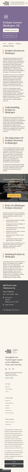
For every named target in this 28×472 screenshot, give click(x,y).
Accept (14, 461)
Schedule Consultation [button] (10, 30)
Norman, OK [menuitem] (8, 424)
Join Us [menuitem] (7, 391)
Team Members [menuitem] (8, 389)
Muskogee (18, 43)
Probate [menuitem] (7, 405)
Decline (14, 465)
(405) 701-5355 (9, 304)
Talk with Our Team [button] (14, 195)
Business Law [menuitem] (8, 410)
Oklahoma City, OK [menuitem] (9, 422)
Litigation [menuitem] (7, 408)
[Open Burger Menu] (26, 3)
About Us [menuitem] (7, 386)
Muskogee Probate (8, 46)
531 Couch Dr (8, 297)
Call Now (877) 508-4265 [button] (17, 3)
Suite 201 (7, 299)
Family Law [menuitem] (7, 400)
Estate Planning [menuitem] (9, 403)
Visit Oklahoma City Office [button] (10, 310)
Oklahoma (10, 43)
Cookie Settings (5, 470)
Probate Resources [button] (10, 35)
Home (4, 43)
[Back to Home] (6, 3)
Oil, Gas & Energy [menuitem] (9, 413)
